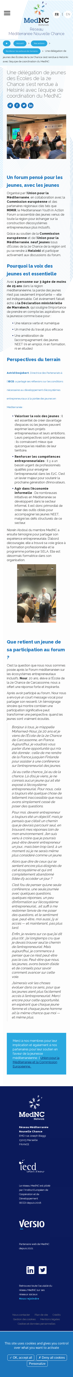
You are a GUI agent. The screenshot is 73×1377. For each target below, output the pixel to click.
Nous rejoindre (29, 1298)
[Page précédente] (7, 43)
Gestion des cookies (24, 1319)
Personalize (37, 1363)
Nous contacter (21, 1314)
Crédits (57, 1314)
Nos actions (39, 43)
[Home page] (36, 13)
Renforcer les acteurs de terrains (22, 51)
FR (57, 14)
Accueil (20, 43)
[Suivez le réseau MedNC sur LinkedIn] (30, 1274)
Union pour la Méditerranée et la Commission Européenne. (36, 1062)
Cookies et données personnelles (36, 1323)
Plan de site (41, 1314)
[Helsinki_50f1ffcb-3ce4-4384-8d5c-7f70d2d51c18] (36, 136)
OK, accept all (22, 1357)
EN (68, 14)
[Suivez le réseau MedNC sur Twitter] (42, 1274)
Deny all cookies (53, 1357)
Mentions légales (50, 1319)
